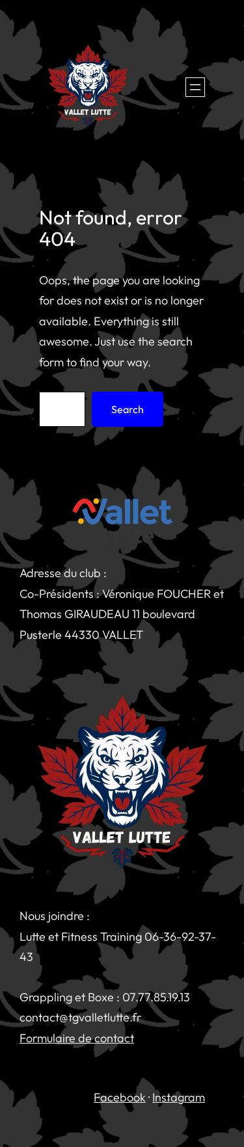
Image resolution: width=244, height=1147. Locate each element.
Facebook (120, 1097)
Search (127, 409)
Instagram (178, 1097)
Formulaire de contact (77, 1038)
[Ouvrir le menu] (195, 87)
